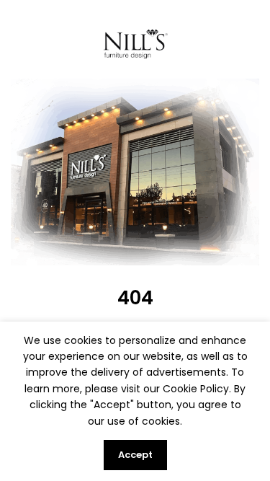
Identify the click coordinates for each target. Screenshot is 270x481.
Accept (135, 455)
